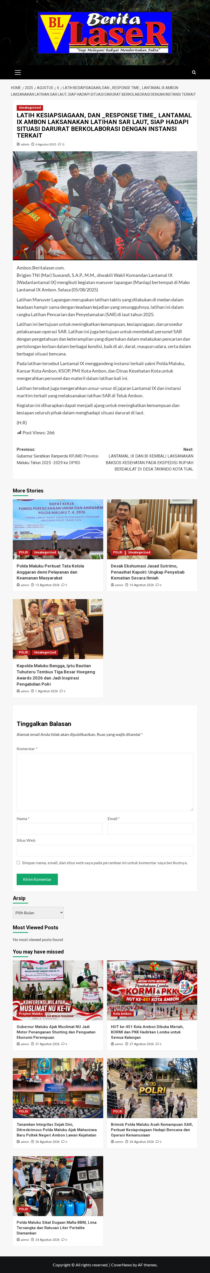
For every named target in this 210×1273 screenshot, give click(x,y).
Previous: (57, 456)
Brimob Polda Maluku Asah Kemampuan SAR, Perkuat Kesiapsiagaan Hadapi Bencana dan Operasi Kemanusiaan (152, 1130)
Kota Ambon (122, 1014)
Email (114, 818)
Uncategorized (30, 107)
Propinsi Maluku (31, 1014)
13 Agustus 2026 (47, 585)
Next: (149, 459)
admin (25, 144)
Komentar (27, 748)
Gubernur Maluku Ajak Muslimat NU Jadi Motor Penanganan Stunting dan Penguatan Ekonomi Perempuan (56, 1032)
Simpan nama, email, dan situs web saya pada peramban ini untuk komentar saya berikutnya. (105, 862)
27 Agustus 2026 (47, 1044)
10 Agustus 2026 (142, 585)
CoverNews (121, 1264)
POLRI (23, 552)
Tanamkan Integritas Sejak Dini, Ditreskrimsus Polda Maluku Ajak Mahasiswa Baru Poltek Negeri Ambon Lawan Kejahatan (57, 1130)
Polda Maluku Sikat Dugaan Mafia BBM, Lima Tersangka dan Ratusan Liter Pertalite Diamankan (57, 1227)
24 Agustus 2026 (47, 1240)
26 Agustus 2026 (47, 1142)
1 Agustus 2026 (46, 691)
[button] (18, 71)
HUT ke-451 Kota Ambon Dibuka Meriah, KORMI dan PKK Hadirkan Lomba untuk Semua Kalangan (147, 1032)
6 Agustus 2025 (46, 144)
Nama (23, 818)
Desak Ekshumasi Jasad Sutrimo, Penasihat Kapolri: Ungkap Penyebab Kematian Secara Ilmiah (148, 572)
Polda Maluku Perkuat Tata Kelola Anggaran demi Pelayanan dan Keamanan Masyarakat (50, 572)
